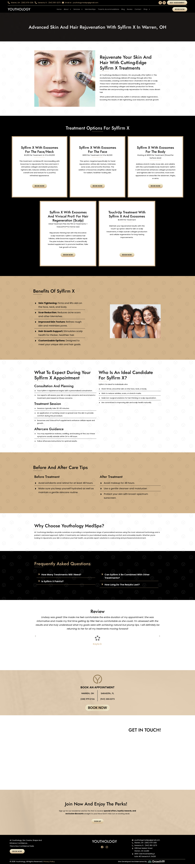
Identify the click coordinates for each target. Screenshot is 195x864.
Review (129, 9)
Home (59, 9)
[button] (66, 574)
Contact (138, 9)
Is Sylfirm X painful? (52, 581)
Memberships (90, 9)
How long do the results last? (122, 584)
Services (76, 9)
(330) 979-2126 (87, 699)
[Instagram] (164, 2)
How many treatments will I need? (61, 574)
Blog (123, 9)
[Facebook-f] (160, 2)
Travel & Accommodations (108, 9)
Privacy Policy (49, 861)
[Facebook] (102, 847)
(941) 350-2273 (107, 699)
